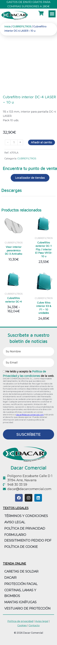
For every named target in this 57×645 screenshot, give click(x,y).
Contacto (34, 625)
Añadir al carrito (41, 142)
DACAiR (10, 577)
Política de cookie (21, 547)
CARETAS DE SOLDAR (21, 571)
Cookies (22, 625)
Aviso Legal (14, 522)
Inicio (7, 26)
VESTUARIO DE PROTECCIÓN (27, 608)
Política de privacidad (24, 528)
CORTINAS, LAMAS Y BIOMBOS (20, 593)
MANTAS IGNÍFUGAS (20, 602)
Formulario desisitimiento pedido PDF (27, 537)
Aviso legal (41, 621)
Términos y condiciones (26, 516)
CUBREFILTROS (22, 26)
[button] (52, 13)
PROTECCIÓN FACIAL (21, 584)
